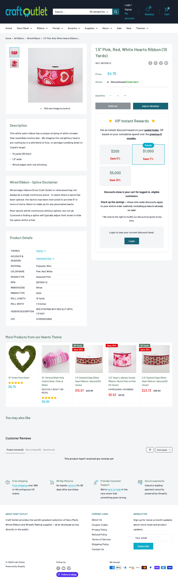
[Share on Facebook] (150, 63)
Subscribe (143, 546)
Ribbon (41, 28)
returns (72, 485)
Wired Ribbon (33, 38)
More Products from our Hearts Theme (34, 337)
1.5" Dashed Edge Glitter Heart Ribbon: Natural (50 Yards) (88, 381)
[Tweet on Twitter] (161, 63)
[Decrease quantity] (110, 96)
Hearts (39, 250)
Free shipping (20, 485)
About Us (97, 519)
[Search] (115, 12)
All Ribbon (19, 38)
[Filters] (150, 449)
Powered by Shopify (15, 566)
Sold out (113, 105)
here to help (114, 489)
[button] (15, 382)
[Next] (172, 374)
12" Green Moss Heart (18, 377)
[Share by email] (166, 63)
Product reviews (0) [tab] (15, 450)
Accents (72, 28)
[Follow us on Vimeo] (69, 568)
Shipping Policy (100, 544)
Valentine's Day (44, 258)
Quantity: (100, 95)
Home (9, 28)
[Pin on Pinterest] (156, 63)
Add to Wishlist (150, 106)
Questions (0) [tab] (49, 450)
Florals (56, 28)
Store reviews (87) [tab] (33, 450)
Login (132, 241)
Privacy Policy (99, 529)
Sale (119, 28)
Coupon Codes (100, 524)
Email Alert (132, 81)
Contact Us (98, 549)
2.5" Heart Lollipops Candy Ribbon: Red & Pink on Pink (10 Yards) (122, 381)
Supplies (89, 28)
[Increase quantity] (125, 96)
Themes (140, 28)
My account (129, 16)
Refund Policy (99, 534)
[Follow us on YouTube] (63, 568)
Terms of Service (101, 539)
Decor (105, 28)
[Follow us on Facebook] (58, 568)
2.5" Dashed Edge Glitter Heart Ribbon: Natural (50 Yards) (155, 381)
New (128, 28)
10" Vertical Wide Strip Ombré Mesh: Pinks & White (53, 381)
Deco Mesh (23, 28)
